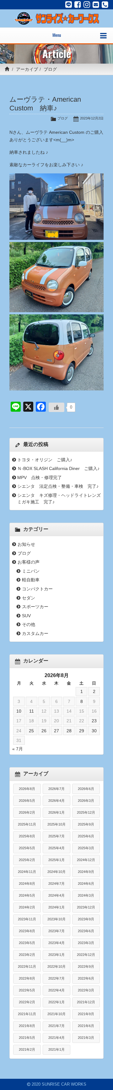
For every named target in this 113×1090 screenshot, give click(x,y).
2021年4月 (56, 1037)
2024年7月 (56, 883)
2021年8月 (27, 1026)
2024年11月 (27, 872)
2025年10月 (56, 824)
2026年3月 (86, 800)
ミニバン (31, 571)
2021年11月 (27, 1014)
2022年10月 (56, 966)
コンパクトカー (37, 588)
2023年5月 (27, 943)
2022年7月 (56, 978)
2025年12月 (86, 812)
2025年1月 (56, 860)
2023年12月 (86, 907)
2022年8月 (27, 978)
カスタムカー (35, 633)
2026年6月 (86, 789)
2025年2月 (27, 860)
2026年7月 (56, 789)
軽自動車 (31, 579)
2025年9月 (86, 824)
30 (94, 730)
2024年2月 (27, 907)
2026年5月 (27, 800)
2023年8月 (27, 931)
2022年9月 (86, 966)
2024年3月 (86, 895)
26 (43, 730)
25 (31, 730)
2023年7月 (56, 931)
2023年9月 (86, 919)
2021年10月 (56, 1014)
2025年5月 (27, 848)
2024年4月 (56, 895)
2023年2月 (27, 955)
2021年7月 (56, 1026)
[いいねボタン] (56, 407)
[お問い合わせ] (96, 4)
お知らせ (26, 544)
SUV (26, 615)
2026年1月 (56, 812)
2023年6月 (86, 931)
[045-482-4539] (105, 4)
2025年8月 (27, 836)
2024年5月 (27, 895)
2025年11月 (27, 824)
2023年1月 (56, 955)
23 (94, 720)
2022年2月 (27, 1002)
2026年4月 (56, 800)
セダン (28, 597)
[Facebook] (77, 4)
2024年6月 (86, 883)
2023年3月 (86, 943)
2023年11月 (27, 919)
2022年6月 (86, 978)
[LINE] (68, 4)
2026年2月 (27, 812)
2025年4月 (56, 848)
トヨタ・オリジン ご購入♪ (44, 459)
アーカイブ (27, 69)
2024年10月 (56, 872)
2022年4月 (56, 990)
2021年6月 (86, 1026)
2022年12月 (86, 955)
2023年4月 (56, 943)
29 (81, 730)
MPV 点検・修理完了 (39, 477)
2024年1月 (56, 907)
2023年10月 (56, 919)
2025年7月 (56, 836)
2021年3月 (86, 1037)
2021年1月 (56, 1049)
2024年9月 (86, 872)
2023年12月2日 (92, 118)
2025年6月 (86, 836)
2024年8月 (27, 883)
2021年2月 (27, 1049)
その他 (28, 624)
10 (18, 711)
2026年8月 (27, 789)
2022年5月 (27, 990)
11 (31, 711)
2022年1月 (56, 1002)
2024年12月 (86, 860)
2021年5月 (27, 1037)
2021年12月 (86, 1002)
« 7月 (17, 748)
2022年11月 (27, 966)
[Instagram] (86, 4)
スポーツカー (35, 606)
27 (56, 730)
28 (69, 730)
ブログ (50, 69)
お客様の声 (29, 562)
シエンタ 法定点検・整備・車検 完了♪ (58, 486)
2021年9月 (86, 1014)
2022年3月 (86, 990)
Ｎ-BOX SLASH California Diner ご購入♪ (58, 468)
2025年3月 (86, 848)
